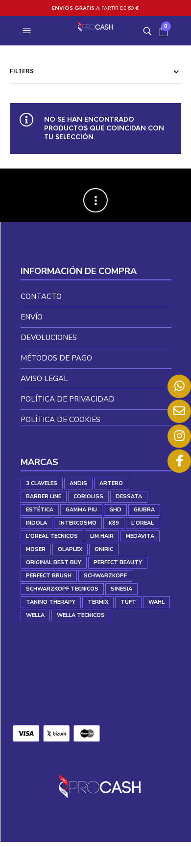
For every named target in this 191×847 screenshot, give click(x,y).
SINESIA (121, 589)
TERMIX (98, 602)
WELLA (35, 615)
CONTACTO (41, 296)
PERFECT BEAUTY (118, 562)
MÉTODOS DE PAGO (56, 358)
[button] (28, 30)
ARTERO (111, 483)
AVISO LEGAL (44, 378)
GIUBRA (144, 509)
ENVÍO (32, 317)
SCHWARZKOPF (105, 575)
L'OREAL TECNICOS (52, 536)
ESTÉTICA (39, 509)
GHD (115, 509)
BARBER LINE (43, 496)
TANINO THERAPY (50, 602)
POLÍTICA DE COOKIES (60, 419)
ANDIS (78, 483)
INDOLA (36, 523)
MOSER (36, 549)
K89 (114, 523)
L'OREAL (142, 523)
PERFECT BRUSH (49, 575)
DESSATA (129, 496)
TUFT (128, 602)
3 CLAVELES (41, 483)
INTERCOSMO (77, 523)
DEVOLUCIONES (49, 337)
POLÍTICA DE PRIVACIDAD (68, 399)
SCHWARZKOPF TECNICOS (62, 589)
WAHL (156, 602)
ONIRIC (104, 549)
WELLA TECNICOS (81, 615)
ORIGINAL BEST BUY (53, 562)
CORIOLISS (88, 496)
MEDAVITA (140, 536)
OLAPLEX (70, 549)
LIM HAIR (102, 536)
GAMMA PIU (81, 509)
